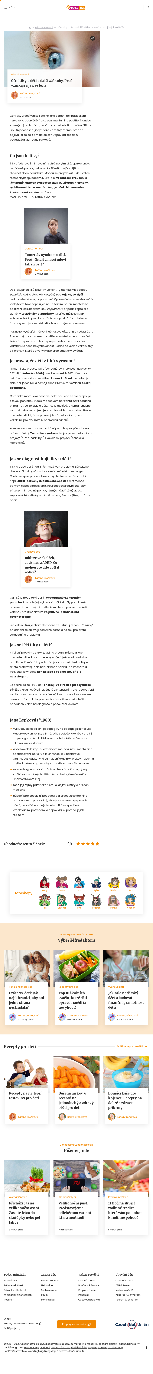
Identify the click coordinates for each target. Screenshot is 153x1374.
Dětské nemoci (44, 27)
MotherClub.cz (30, 27)
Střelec (113, 890)
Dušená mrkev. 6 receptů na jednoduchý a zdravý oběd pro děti (76, 1100)
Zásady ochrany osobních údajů (22, 1323)
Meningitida (48, 1299)
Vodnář (131, 907)
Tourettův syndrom (126, 1299)
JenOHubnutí (76, 1351)
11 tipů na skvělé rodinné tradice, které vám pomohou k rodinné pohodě (125, 1210)
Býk (79, 907)
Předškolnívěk (79, 1347)
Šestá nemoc (49, 1290)
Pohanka (83, 1295)
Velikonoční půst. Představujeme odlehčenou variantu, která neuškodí (76, 1210)
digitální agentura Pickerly (124, 1344)
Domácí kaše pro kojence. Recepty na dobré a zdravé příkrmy (125, 1100)
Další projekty (12, 1328)
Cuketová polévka (89, 1299)
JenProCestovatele (15, 1351)
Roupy (44, 1295)
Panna (113, 907)
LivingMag (50, 1351)
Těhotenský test (13, 1285)
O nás (7, 1319)
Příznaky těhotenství (16, 1290)
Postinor (9, 1299)
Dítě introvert (123, 1285)
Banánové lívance (88, 1285)
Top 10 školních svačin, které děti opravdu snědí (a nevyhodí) (73, 1000)
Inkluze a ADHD (124, 1290)
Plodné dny (10, 1280)
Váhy (44, 890)
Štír (79, 890)
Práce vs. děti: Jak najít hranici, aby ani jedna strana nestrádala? (26, 1000)
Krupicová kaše (87, 1290)
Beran (62, 890)
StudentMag (115, 1347)
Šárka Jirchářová (77, 1117)
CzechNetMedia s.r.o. (32, 1344)
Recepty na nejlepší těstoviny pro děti (25, 1095)
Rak (44, 907)
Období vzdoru (124, 1280)
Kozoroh (96, 907)
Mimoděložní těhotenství (18, 1295)
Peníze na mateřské (20, 987)
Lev (131, 890)
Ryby (96, 890)
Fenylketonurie (50, 1280)
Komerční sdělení (28, 1015)
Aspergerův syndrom (127, 1295)
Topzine (92, 1347)
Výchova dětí (116, 987)
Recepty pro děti (68, 987)
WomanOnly (31, 1347)
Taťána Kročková (30, 93)
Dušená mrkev (86, 1280)
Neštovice (47, 1285)
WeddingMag (35, 1351)
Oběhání (45, 1347)
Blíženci (62, 907)
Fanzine (102, 1347)
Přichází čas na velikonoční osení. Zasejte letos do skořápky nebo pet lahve (24, 1212)
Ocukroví (62, 1351)
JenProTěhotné (60, 1347)
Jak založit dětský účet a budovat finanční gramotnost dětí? (126, 1000)
